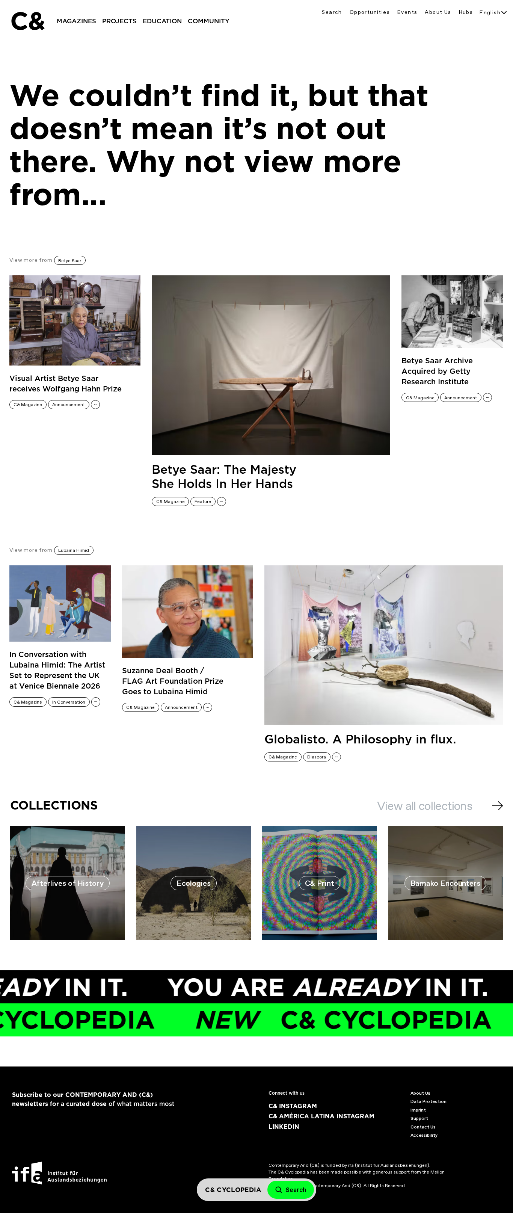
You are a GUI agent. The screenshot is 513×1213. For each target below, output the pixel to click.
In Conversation (68, 702)
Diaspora (316, 757)
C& (27, 21)
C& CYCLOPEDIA (314, 1020)
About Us (438, 12)
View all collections (424, 806)
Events (407, 12)
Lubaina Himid (73, 550)
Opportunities (370, 12)
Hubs (466, 12)
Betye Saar (69, 260)
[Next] (497, 805)
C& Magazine (28, 404)
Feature (203, 501)
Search (331, 12)
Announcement (68, 404)
